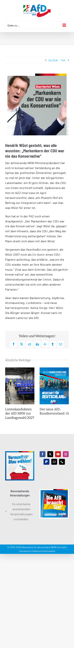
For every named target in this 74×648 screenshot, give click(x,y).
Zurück (53, 60)
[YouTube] (58, 454)
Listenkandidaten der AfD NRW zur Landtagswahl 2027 (19, 413)
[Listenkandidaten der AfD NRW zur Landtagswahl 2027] (19, 369)
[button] (7, 394)
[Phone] (62, 462)
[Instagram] (66, 454)
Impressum (25, 551)
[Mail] (54, 462)
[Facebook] (42, 454)
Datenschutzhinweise (43, 551)
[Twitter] (50, 454)
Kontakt (61, 547)
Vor (63, 60)
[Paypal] (46, 462)
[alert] (19, 511)
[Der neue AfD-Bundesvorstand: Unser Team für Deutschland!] (54, 369)
